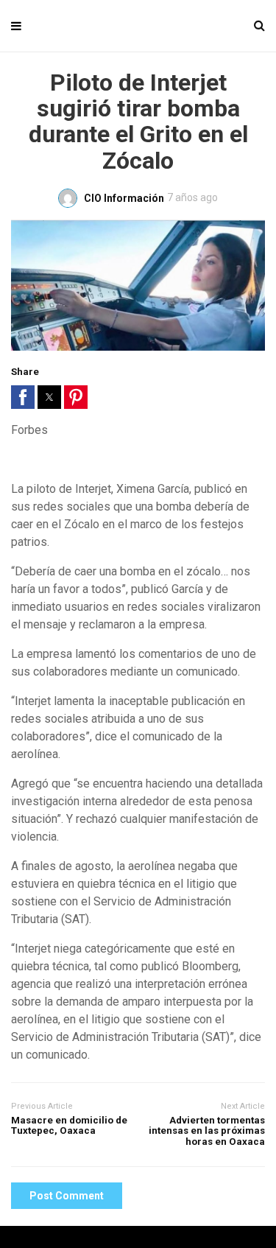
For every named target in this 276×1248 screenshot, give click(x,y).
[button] (23, 397)
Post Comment (66, 1196)
